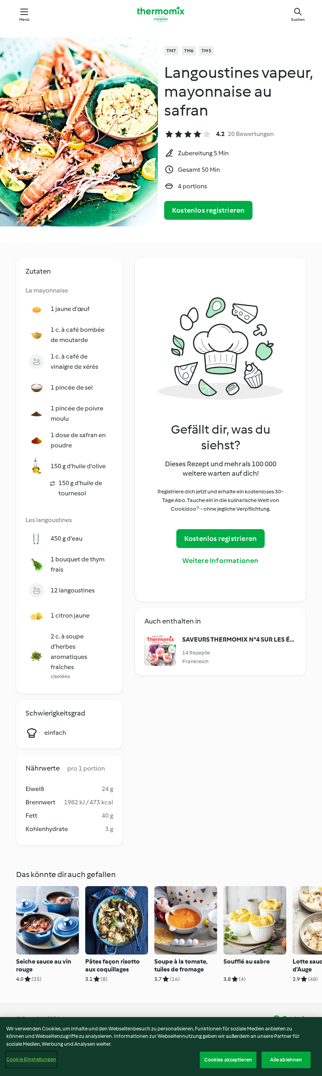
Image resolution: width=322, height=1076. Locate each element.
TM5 (206, 50)
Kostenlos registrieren (208, 210)
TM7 (171, 50)
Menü (24, 19)
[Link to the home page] (161, 14)
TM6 (189, 50)
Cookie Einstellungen (31, 1059)
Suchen (298, 19)
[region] (161, 1046)
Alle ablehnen (286, 1060)
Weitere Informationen (220, 560)
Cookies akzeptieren (228, 1060)
